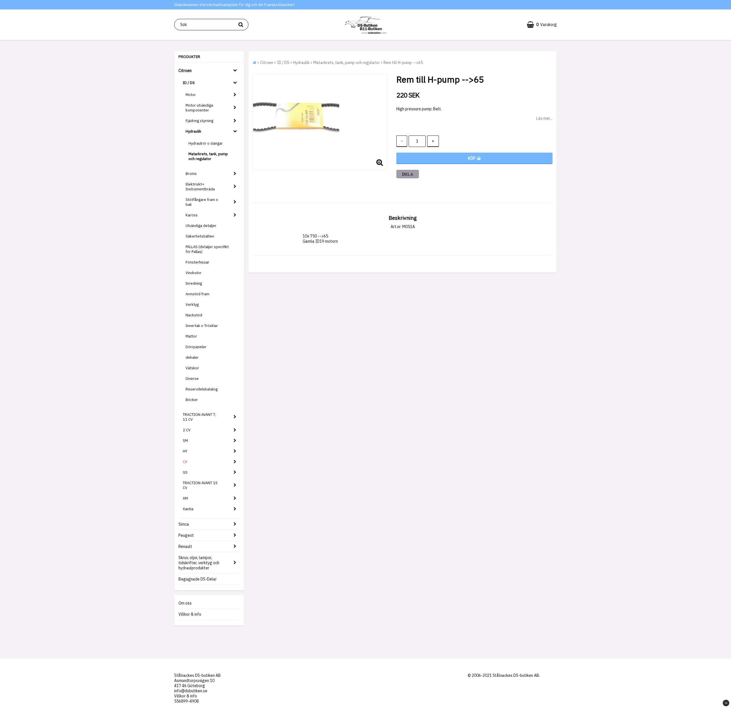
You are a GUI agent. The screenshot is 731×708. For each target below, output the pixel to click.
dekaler (192, 357)
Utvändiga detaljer (201, 225)
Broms (191, 173)
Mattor (191, 336)
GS (185, 472)
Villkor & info (189, 614)
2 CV (186, 430)
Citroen (185, 70)
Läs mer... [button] (544, 118)
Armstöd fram (197, 294)
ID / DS (189, 82)
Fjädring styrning (199, 120)
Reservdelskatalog (202, 389)
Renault (185, 546)
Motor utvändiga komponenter (199, 108)
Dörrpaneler (196, 346)
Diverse (192, 378)
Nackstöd (194, 315)
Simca (183, 524)
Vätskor (192, 368)
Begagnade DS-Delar (197, 579)
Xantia (188, 508)
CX (185, 461)
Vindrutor (194, 272)
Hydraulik (193, 131)
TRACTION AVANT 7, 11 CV (199, 417)
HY (185, 451)
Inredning (194, 283)
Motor (191, 94)
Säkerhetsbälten (200, 236)
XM (185, 498)
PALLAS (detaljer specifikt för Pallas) (207, 249)
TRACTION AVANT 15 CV (200, 485)
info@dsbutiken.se (190, 690)
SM (185, 440)
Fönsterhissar (197, 262)
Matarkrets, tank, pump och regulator (208, 156)
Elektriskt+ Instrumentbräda (200, 187)
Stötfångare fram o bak (202, 202)
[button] (542, 25)
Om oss (185, 603)
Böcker (192, 399)
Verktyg (192, 304)
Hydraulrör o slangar (205, 143)
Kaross (192, 215)
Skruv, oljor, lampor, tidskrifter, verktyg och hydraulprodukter (198, 563)
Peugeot (186, 535)
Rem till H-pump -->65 (403, 62)
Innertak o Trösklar (202, 325)
